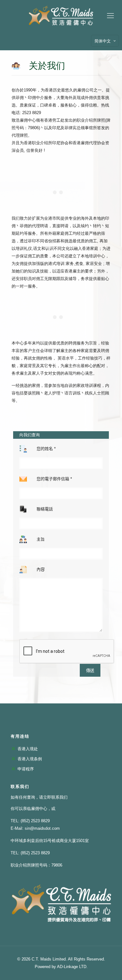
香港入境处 (28, 748)
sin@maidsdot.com (42, 828)
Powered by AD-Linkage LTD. (61, 966)
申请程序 (26, 769)
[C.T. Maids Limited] (61, 15)
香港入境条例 (30, 759)
